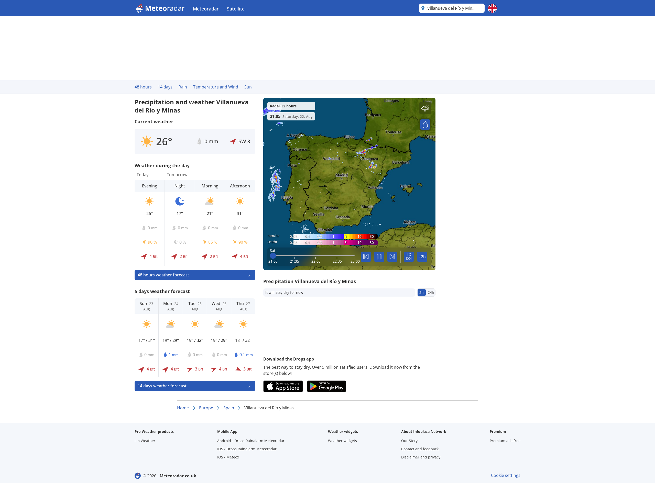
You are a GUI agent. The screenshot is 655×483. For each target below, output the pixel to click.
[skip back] (366, 257)
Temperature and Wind (215, 87)
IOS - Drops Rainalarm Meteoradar (247, 448)
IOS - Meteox (228, 457)
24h (431, 292)
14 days (165, 87)
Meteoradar (206, 9)
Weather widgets (342, 440)
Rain (183, 87)
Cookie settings (505, 475)
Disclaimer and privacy (420, 457)
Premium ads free (505, 440)
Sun (248, 87)
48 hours (143, 87)
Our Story (409, 440)
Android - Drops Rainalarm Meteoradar (251, 440)
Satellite (236, 9)
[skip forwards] (392, 257)
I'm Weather (145, 440)
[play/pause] (379, 257)
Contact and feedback (420, 448)
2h (421, 292)
